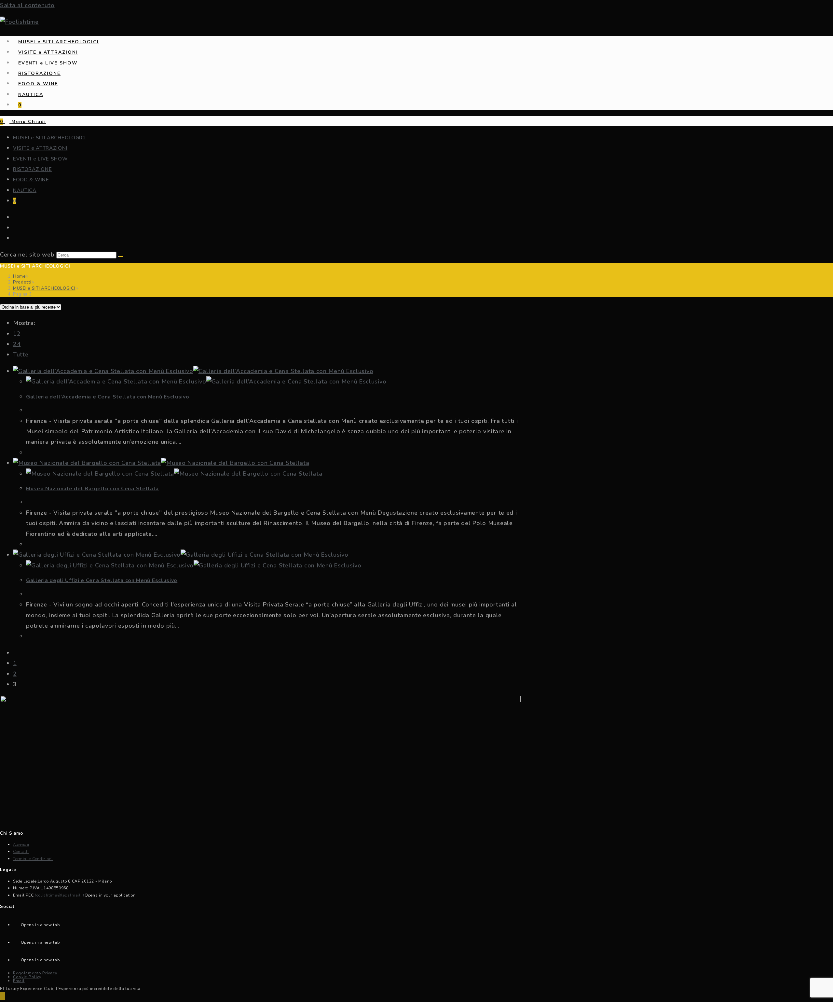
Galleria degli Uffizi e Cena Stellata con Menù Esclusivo (101, 580)
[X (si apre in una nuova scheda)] (15, 217)
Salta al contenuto (27, 5)
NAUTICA (24, 190)
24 (16, 344)
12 (16, 334)
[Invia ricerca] (120, 256)
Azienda (21, 844)
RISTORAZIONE (32, 169)
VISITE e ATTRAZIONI (40, 148)
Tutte (21, 354)
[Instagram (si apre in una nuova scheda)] (15, 238)
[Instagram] (17, 958)
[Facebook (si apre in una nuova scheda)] (15, 228)
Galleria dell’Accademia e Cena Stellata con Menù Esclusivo (107, 396)
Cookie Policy (27, 977)
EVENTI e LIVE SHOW (40, 159)
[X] (17, 923)
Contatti (21, 851)
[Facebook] (17, 940)
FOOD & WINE (31, 179)
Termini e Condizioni (33, 858)
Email (19, 980)
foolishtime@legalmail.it (60, 895)
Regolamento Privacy (35, 973)
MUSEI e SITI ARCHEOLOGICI (49, 137)
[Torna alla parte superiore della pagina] (2, 996)
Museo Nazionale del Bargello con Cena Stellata (92, 488)
